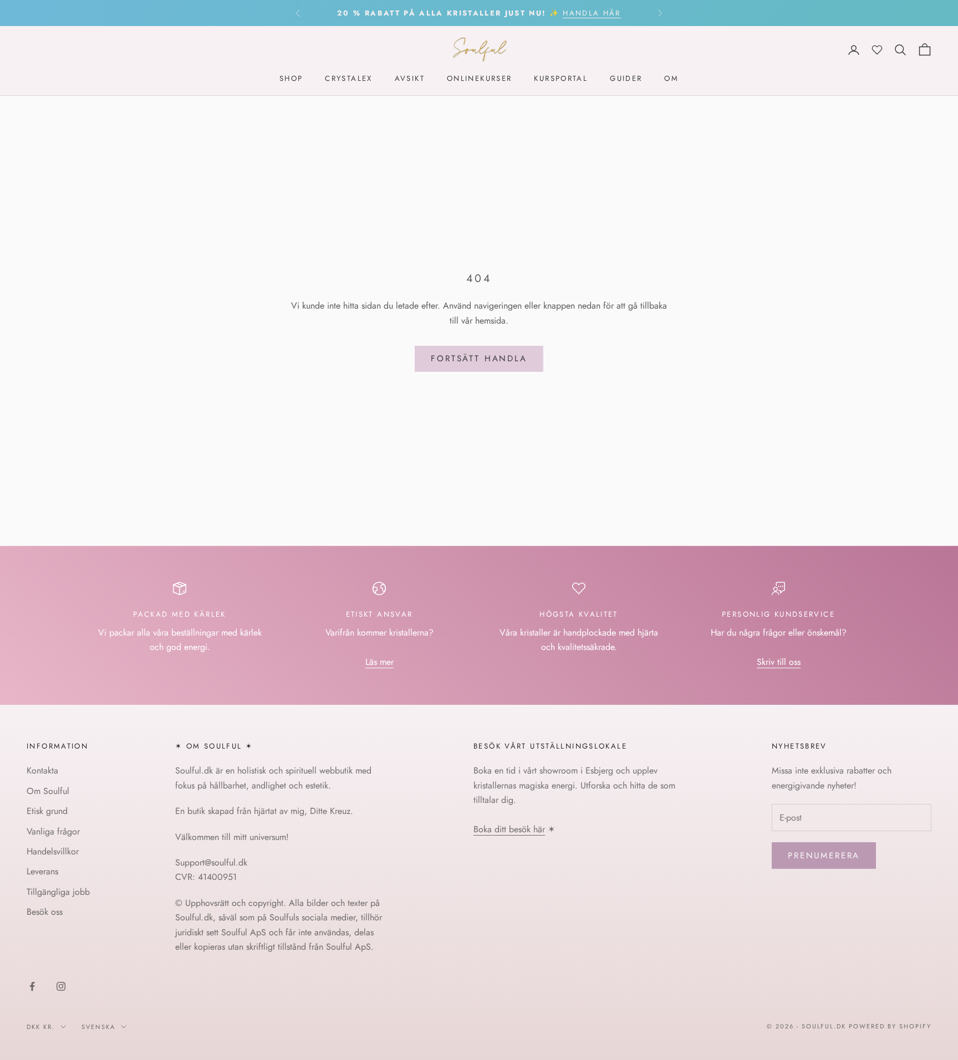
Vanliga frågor (53, 831)
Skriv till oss (779, 662)
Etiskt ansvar (379, 614)
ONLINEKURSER (479, 79)
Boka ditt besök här (509, 829)
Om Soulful (48, 791)
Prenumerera (824, 855)
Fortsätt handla (479, 358)
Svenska (98, 1026)
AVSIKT (410, 79)
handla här (591, 13)
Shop (291, 79)
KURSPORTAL (561, 79)
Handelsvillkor (53, 851)
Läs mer (379, 662)
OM (671, 79)
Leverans (42, 871)
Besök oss (45, 911)
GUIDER (626, 79)
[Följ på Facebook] (32, 986)
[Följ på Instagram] (61, 986)
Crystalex (348, 79)
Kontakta (42, 770)
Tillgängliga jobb (58, 891)
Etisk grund (47, 811)
